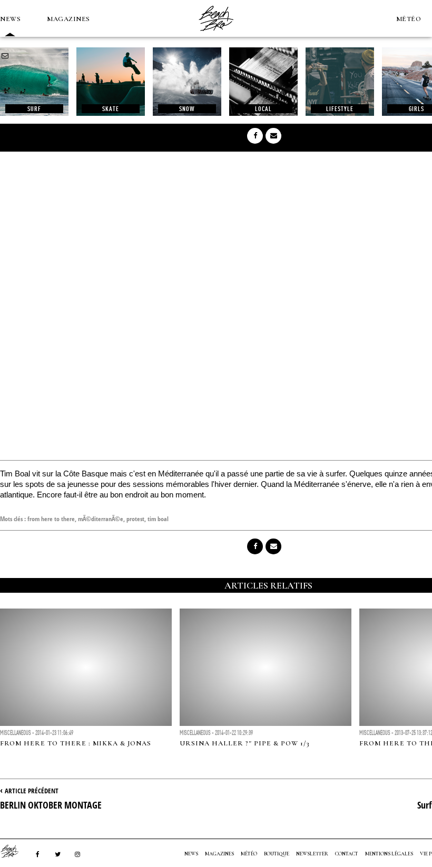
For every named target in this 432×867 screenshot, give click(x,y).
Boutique (276, 854)
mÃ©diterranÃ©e (100, 518)
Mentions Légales (389, 854)
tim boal (158, 518)
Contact (346, 854)
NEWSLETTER (312, 854)
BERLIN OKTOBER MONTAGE (51, 805)
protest (135, 518)
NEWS (10, 19)
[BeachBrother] (216, 34)
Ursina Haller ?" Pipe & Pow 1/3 (245, 743)
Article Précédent (31, 790)
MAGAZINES (68, 19)
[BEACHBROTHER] (15, 851)
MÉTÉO (408, 19)
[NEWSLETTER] (5, 56)
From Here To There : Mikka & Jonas (75, 743)
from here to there (51, 518)
